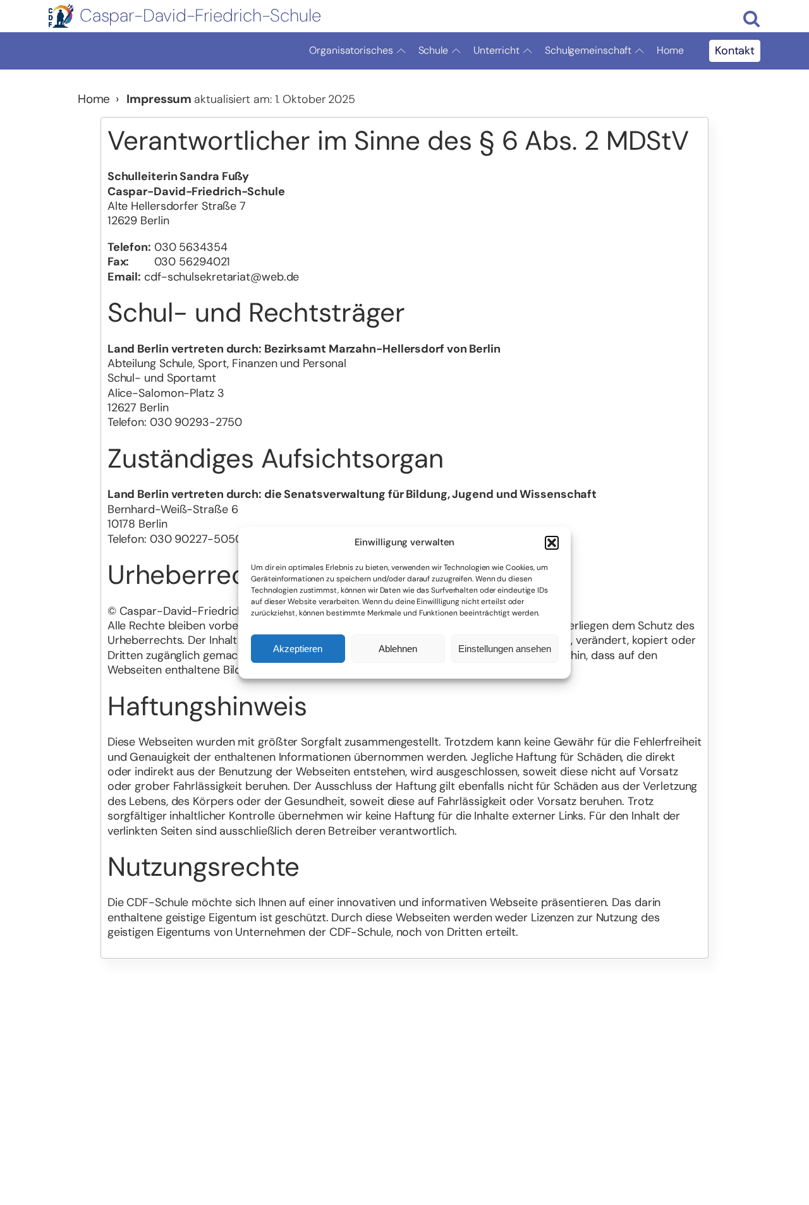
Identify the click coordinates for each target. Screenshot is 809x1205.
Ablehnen (398, 648)
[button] (551, 542)
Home (670, 50)
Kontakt (735, 50)
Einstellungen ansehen (504, 648)
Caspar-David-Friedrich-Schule (200, 15)
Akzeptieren (297, 648)
